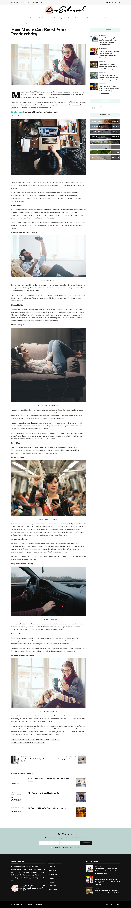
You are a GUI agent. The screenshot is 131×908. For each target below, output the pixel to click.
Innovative (15, 783)
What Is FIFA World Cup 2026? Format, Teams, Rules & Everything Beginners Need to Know (109, 89)
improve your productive (40, 740)
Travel (32, 18)
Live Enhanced (17, 112)
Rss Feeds (51, 879)
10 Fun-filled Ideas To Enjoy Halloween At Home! (48, 808)
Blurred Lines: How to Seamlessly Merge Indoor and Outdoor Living (108, 66)
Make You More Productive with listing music (28, 743)
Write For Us (37, 2)
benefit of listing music (20, 740)
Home (24, 18)
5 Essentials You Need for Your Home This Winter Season (48, 779)
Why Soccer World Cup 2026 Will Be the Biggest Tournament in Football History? (109, 54)
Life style (55, 740)
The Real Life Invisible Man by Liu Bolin (44, 793)
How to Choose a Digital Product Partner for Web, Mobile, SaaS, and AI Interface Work (108, 41)
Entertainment (37, 39)
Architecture (44, 18)
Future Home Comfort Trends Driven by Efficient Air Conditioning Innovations (109, 77)
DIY (100, 18)
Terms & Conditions (52, 884)
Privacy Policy (76, 847)
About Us (14, 2)
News (107, 18)
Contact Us (25, 2)
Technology (58, 18)
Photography (15, 801)
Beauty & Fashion (74, 18)
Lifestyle (89, 18)
